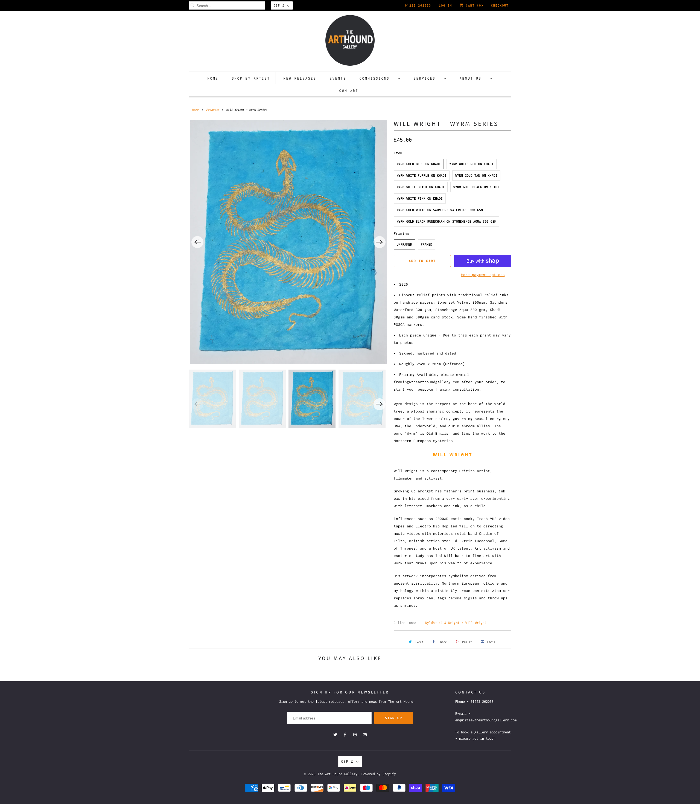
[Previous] (197, 242)
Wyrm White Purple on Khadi (422, 175)
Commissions (377, 78)
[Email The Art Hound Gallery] (364, 734)
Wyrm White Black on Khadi (421, 187)
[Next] (380, 242)
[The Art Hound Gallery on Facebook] (345, 734)
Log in (445, 5)
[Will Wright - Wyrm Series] (288, 242)
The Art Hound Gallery (337, 774)
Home (213, 78)
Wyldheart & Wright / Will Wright (455, 623)
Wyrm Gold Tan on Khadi (476, 175)
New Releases (300, 78)
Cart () (473, 5)
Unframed (404, 244)
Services (427, 78)
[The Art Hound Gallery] (350, 40)
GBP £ (279, 5)
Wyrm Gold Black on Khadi (476, 187)
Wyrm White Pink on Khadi (420, 198)
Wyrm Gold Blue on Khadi (419, 164)
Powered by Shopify (378, 774)
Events (338, 78)
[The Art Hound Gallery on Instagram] (354, 734)
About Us (473, 78)
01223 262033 (418, 5)
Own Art (348, 90)
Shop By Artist (251, 78)
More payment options (483, 274)
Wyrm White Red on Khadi (472, 164)
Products (212, 109)
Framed (426, 244)
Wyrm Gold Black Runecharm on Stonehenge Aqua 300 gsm (446, 221)
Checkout (500, 5)
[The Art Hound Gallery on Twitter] (335, 734)
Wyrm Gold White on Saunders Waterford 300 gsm (440, 210)
